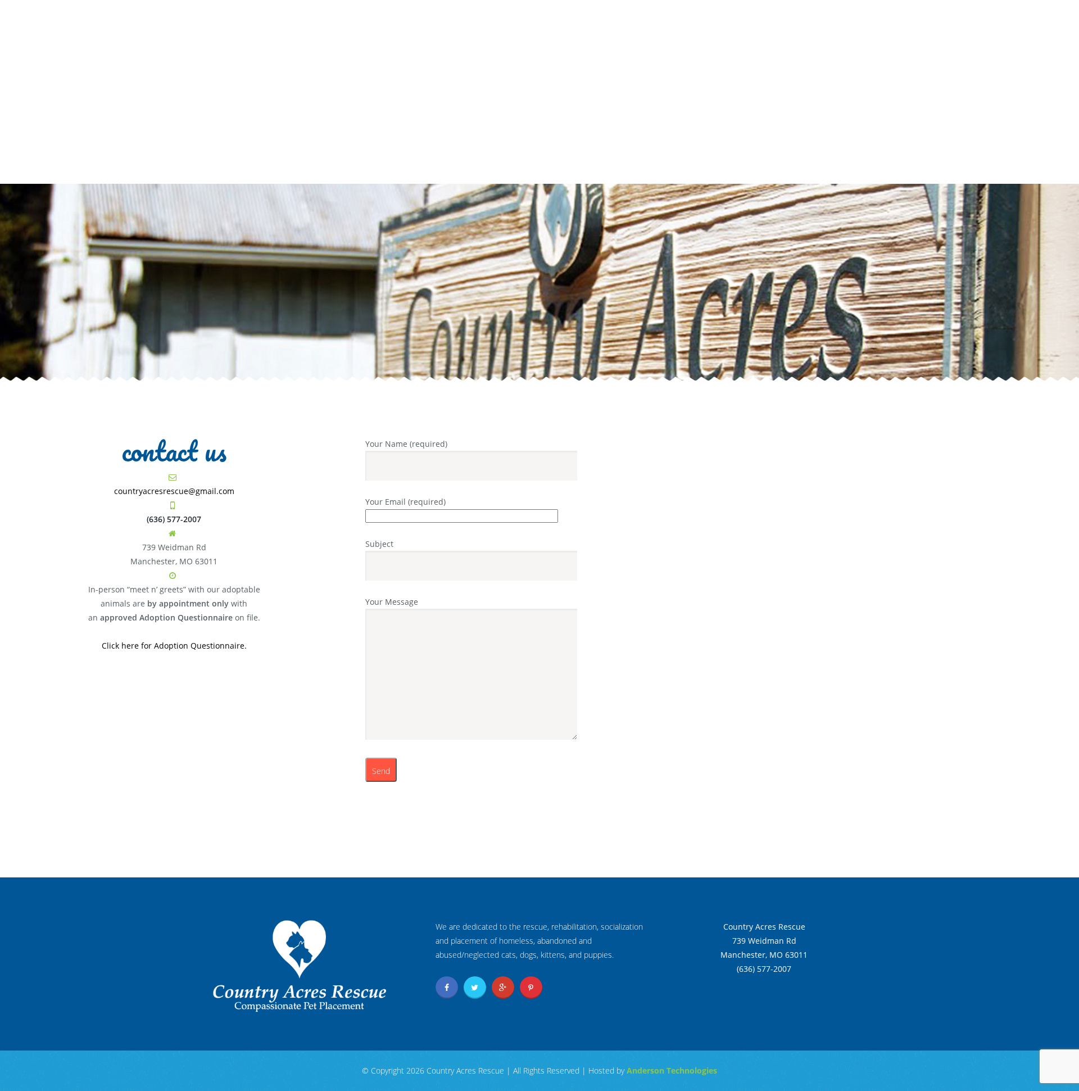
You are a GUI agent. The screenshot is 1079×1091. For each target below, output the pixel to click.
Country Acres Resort (719, 166)
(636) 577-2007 (835, 84)
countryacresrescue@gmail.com (174, 491)
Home (330, 166)
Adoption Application (790, 18)
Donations (495, 166)
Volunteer (560, 166)
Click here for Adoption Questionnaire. (174, 645)
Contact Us (626, 166)
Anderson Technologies (672, 1070)
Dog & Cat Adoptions (406, 166)
